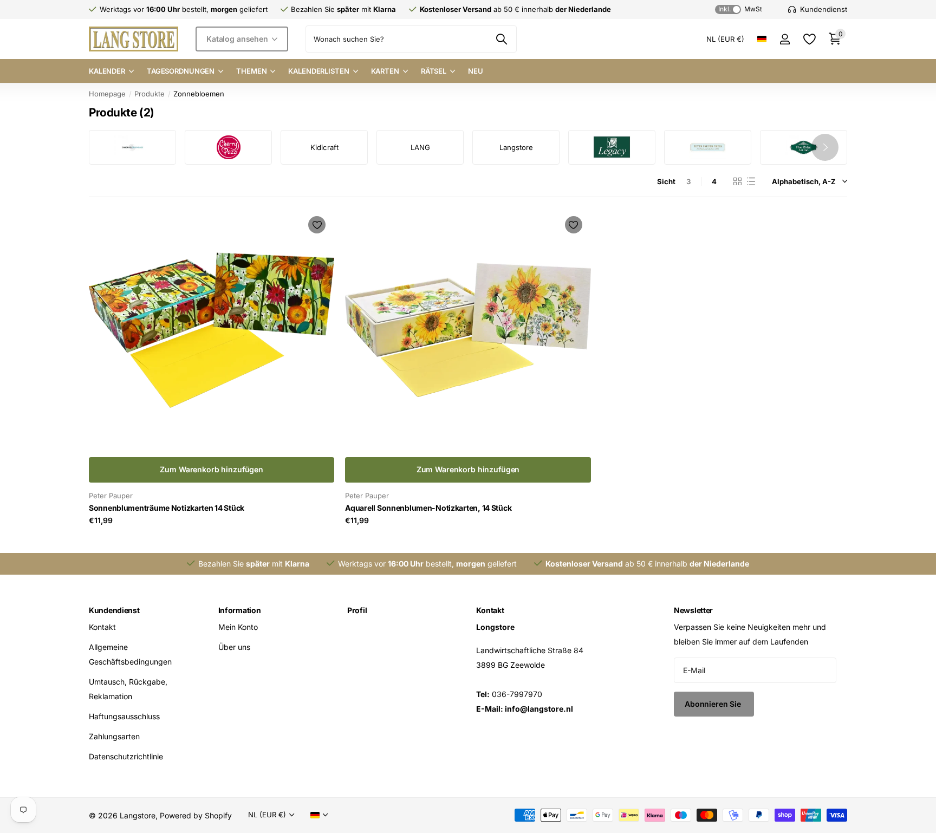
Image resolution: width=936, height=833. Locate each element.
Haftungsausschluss (124, 716)
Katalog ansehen (238, 38)
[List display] (751, 181)
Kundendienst (114, 610)
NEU (475, 71)
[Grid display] (737, 181)
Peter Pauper (111, 495)
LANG (420, 147)
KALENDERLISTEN (318, 71)
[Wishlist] (809, 39)
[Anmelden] (784, 39)
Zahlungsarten (114, 736)
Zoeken (502, 39)
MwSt (740, 9)
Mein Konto (238, 627)
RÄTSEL (433, 71)
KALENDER (107, 71)
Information (239, 610)
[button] (825, 147)
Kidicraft (324, 147)
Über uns (234, 647)
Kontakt (102, 627)
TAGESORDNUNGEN (180, 71)
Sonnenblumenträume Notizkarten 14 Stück (166, 507)
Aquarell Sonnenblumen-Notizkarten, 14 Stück (428, 507)
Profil (357, 610)
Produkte (149, 93)
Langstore (516, 147)
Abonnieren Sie (714, 703)
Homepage (107, 93)
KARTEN (385, 71)
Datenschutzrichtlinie (126, 756)
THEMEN (251, 71)
